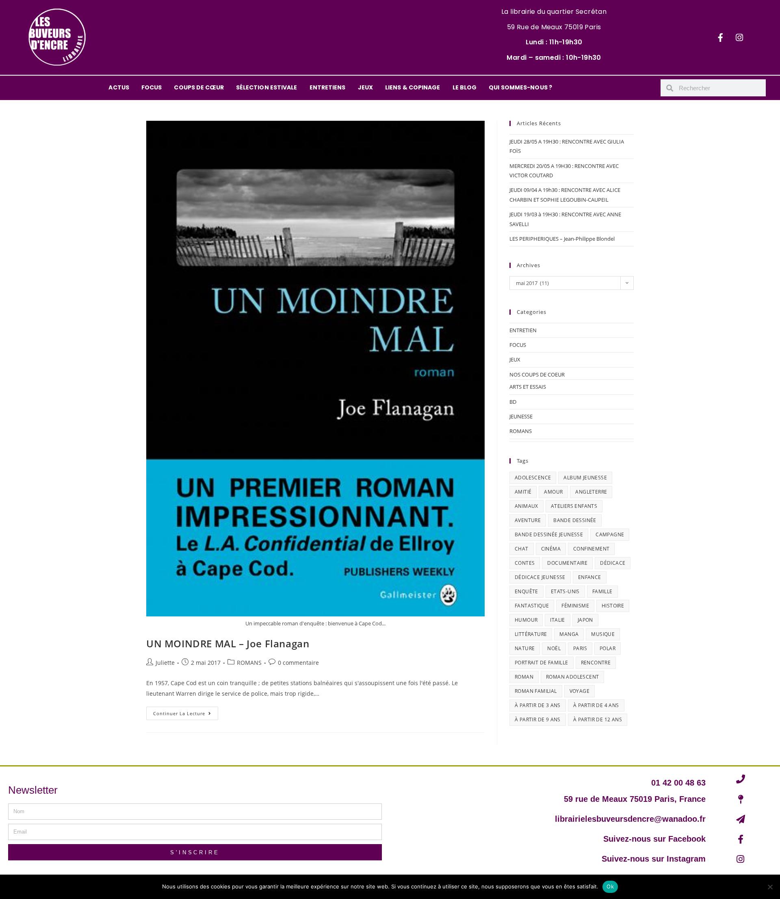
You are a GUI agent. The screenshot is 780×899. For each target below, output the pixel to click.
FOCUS (151, 87)
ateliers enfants (574, 506)
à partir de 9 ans (538, 719)
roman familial (536, 691)
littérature (531, 634)
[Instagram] (739, 37)
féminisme (575, 605)
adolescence (533, 477)
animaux (526, 506)
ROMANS (249, 662)
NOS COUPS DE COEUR (537, 374)
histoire (613, 605)
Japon (585, 619)
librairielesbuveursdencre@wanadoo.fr (630, 818)
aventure (528, 520)
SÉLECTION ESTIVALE (266, 87)
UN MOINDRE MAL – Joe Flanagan (227, 643)
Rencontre (596, 662)
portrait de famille (541, 662)
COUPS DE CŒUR (198, 87)
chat (522, 548)
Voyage (579, 691)
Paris (580, 648)
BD (512, 401)
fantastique (532, 605)
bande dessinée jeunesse (549, 534)
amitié (523, 491)
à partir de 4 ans (596, 705)
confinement (591, 548)
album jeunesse (585, 477)
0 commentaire (298, 662)
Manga (568, 634)
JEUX (365, 87)
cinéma (551, 548)
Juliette (165, 662)
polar (607, 648)
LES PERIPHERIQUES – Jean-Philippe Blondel (562, 238)
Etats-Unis (565, 591)
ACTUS (118, 87)
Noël (554, 648)
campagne (610, 534)
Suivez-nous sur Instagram (654, 858)
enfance (589, 577)
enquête (526, 591)
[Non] (770, 887)
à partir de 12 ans (597, 719)
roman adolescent (572, 676)
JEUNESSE (521, 416)
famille (602, 591)
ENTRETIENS (328, 87)
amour (553, 491)
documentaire (567, 562)
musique (603, 634)
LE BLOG (465, 87)
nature (525, 648)
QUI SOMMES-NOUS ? (520, 87)
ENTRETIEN (523, 330)
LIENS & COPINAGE (412, 87)
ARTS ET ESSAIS (527, 386)
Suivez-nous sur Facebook (654, 838)
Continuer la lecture (185, 711)
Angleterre (591, 491)
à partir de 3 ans (538, 705)
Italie (557, 619)
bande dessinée (574, 520)
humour (526, 619)
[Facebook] (720, 37)
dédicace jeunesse (540, 577)
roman (524, 676)
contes (525, 562)
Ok (610, 886)
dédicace (612, 562)
